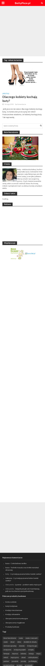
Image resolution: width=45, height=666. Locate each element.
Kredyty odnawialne (12, 614)
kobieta (23, 654)
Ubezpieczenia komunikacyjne (16, 618)
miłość (6, 657)
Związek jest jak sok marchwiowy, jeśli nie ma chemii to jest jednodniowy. (22, 590)
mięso (38, 654)
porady (23, 661)
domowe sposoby (10, 646)
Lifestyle (5, 94)
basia (7, 563)
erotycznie (7, 650)
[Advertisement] (22, 30)
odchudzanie (33, 657)
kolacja (31, 654)
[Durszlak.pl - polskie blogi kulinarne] (30, 253)
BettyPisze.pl (22, 3)
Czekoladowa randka (18, 563)
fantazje (6, 654)
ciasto (6, 642)
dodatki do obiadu (30, 642)
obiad (23, 657)
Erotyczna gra (32, 646)
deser (12, 642)
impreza (15, 654)
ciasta (21, 638)
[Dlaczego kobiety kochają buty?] (22, 77)
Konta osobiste (10, 602)
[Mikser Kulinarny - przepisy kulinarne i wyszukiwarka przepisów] (17, 253)
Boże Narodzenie (10, 638)
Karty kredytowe (11, 606)
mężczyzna (15, 657)
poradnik (15, 661)
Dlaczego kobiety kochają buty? (19, 98)
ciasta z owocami (31, 638)
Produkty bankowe (12, 627)
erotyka (31, 650)
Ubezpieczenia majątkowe (15, 623)
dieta (19, 642)
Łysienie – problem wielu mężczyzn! (28, 585)
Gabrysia (8, 578)
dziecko (22, 646)
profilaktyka (33, 661)
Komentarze (21, 104)
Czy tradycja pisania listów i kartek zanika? (25, 574)
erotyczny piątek (20, 650)
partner (6, 661)
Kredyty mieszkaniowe (13, 610)
